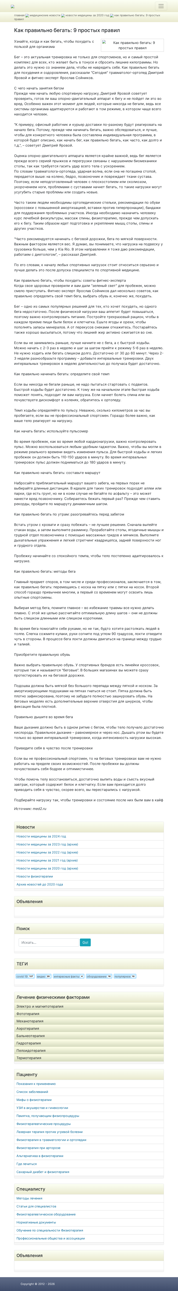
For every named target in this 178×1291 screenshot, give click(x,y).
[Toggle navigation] (161, 6)
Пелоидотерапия (31, 1050)
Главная (19, 15)
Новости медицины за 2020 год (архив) (47, 868)
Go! (85, 942)
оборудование (98, 976)
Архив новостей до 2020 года (39, 884)
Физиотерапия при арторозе (38, 1148)
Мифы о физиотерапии (34, 1100)
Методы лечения (29, 1198)
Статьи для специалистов (36, 1206)
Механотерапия (29, 1021)
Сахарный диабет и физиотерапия (42, 1172)
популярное (125, 976)
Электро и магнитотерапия (39, 1006)
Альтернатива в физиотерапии (39, 1156)
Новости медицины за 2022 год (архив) (47, 852)
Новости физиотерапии (34, 876)
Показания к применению (36, 1084)
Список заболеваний (32, 1092)
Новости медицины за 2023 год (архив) (47, 844)
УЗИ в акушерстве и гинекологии (42, 1108)
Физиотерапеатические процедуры (43, 1124)
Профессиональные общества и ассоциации (50, 1238)
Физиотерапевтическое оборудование (46, 1214)
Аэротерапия (27, 1028)
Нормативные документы (36, 1222)
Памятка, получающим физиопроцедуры (47, 1116)
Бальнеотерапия (30, 1036)
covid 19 (24, 976)
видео (43, 976)
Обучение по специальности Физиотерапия (49, 1230)
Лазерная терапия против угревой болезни (49, 1132)
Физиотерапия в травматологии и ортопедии (51, 1140)
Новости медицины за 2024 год (41, 836)
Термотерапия (28, 1058)
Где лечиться (26, 1164)
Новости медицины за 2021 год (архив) (47, 860)
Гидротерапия (28, 1043)
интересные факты (68, 976)
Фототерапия (27, 1013)
